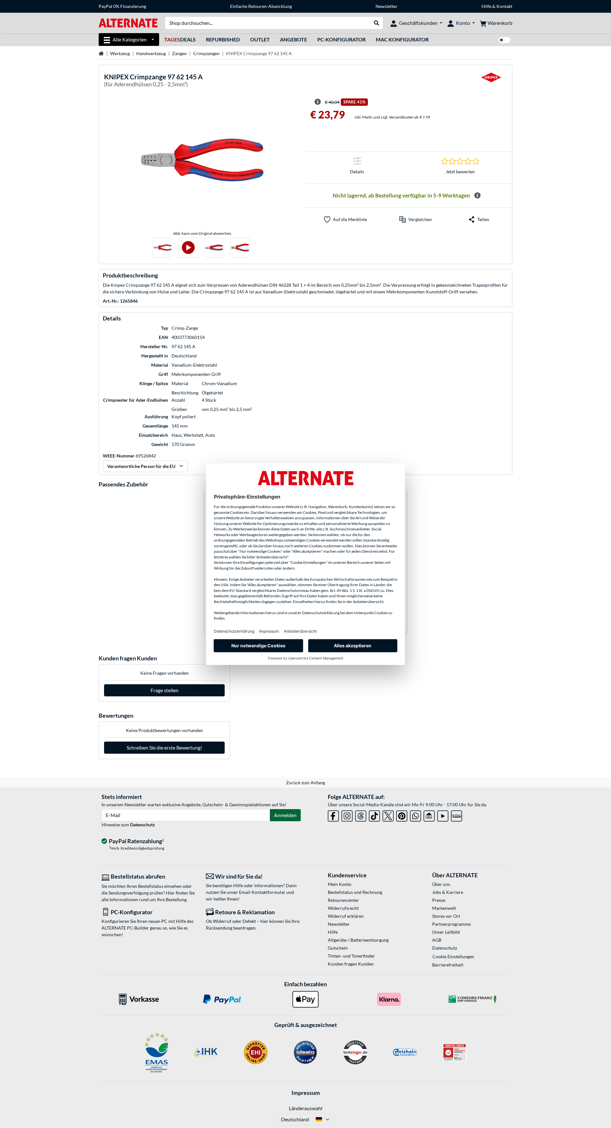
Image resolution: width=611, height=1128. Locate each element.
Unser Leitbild (446, 932)
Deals (180, 39)
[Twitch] (456, 814)
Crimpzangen (206, 53)
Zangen (179, 53)
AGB (436, 940)
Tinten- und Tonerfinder (351, 956)
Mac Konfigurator (402, 39)
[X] (388, 814)
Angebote (293, 39)
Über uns (441, 884)
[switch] (504, 40)
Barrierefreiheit (447, 964)
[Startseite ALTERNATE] (128, 22)
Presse (438, 900)
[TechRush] (429, 814)
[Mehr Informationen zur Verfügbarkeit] (477, 195)
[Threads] (360, 814)
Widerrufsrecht (343, 908)
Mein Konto (339, 884)
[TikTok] (374, 814)
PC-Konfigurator (341, 39)
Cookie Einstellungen (453, 956)
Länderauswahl (305, 1108)
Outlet (260, 39)
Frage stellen (165, 690)
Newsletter (386, 6)
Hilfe (486, 6)
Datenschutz (142, 824)
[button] (415, 219)
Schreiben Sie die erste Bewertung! (164, 747)
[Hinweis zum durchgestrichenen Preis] (317, 102)
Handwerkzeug (151, 53)
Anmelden (285, 815)
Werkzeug (120, 53)
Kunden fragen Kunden (351, 963)
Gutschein (338, 948)
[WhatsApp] (415, 814)
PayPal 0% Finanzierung (122, 6)
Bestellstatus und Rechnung (355, 892)
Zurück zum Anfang (305, 782)
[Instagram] (347, 814)
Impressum (305, 1092)
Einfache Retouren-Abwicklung (261, 6)
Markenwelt (444, 908)
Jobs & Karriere (447, 892)
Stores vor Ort (446, 916)
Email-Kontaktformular (262, 892)
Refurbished (223, 39)
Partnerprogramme (451, 924)
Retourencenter (343, 900)
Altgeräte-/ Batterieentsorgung (358, 940)
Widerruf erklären (346, 916)
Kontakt (504, 6)
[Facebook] (333, 814)
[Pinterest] (401, 814)
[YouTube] (442, 814)
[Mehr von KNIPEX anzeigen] (491, 81)
